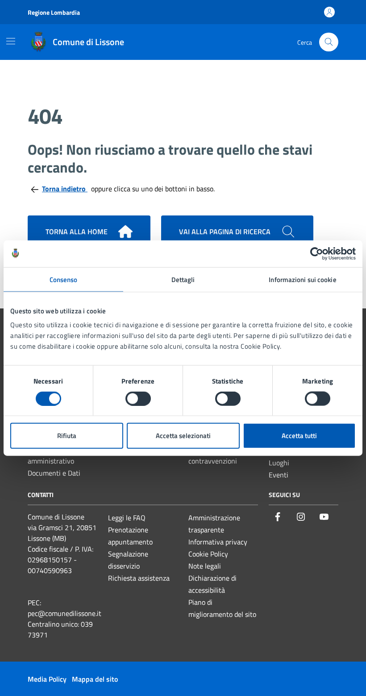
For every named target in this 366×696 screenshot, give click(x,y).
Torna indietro (64, 188)
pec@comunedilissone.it (64, 613)
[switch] (138, 398)
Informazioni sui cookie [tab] (302, 279)
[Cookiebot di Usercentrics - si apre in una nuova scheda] (317, 253)
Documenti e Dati (54, 473)
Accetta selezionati (183, 435)
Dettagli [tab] (183, 279)
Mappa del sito (95, 679)
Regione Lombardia (54, 12)
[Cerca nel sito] (328, 42)
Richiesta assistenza (139, 578)
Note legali (204, 566)
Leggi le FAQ (127, 517)
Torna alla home (77, 231)
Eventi (278, 474)
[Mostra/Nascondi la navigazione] (10, 41)
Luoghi (279, 462)
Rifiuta (66, 435)
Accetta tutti (299, 435)
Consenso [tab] (64, 279)
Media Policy (47, 679)
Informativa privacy (217, 541)
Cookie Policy (208, 553)
